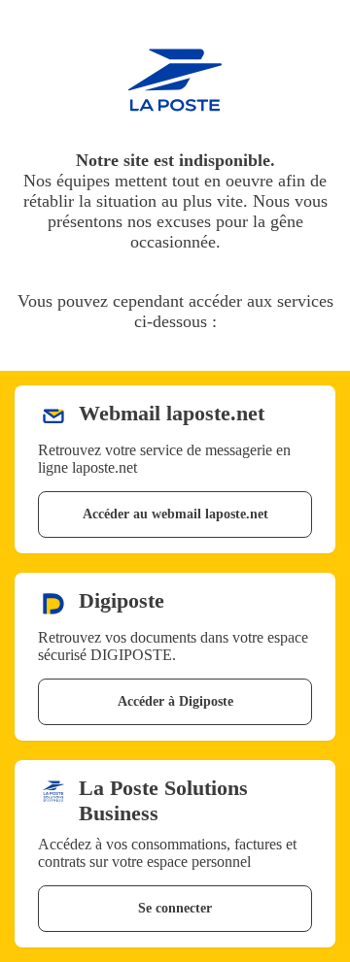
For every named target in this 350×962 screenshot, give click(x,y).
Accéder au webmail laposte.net (175, 514)
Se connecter (175, 908)
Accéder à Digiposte (175, 701)
